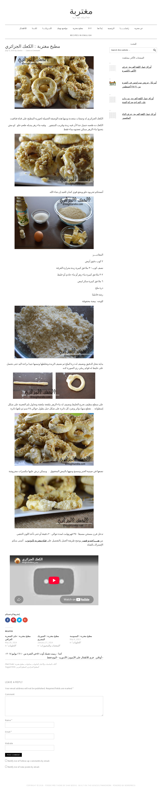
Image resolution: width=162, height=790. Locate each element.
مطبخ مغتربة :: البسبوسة (81, 636)
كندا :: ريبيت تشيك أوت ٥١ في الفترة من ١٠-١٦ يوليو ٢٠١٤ (34, 653)
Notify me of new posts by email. (24, 766)
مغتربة (81, 10)
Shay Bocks (71, 785)
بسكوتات (28, 664)
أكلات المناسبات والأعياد (48, 664)
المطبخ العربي (21, 667)
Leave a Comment (33, 51)
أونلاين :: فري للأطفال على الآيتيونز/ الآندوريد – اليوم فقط (74, 657)
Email (8, 731)
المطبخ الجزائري (33, 667)
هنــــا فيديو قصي (91, 540)
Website (9, 743)
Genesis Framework (101, 785)
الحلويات (35, 664)
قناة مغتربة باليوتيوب (36, 540)
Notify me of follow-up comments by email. (29, 760)
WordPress (130, 785)
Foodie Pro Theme (54, 785)
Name (8, 720)
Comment (10, 694)
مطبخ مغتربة (19, 664)
